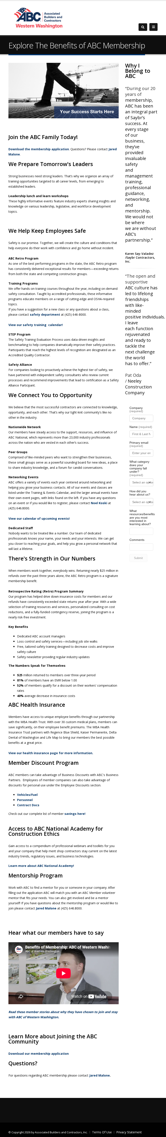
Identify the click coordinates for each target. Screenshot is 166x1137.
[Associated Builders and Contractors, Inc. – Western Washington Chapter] (38, 17)
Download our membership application (38, 1053)
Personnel (25, 800)
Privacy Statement (129, 1132)
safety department (45, 314)
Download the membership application (38, 149)
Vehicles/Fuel (27, 795)
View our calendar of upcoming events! (39, 518)
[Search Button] (143, 27)
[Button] (153, 27)
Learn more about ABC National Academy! (41, 866)
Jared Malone (46, 908)
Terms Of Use (102, 1132)
